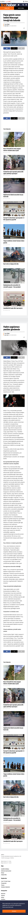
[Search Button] (23, 5)
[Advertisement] (15, 124)
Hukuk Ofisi (4, 874)
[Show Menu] (26, 5)
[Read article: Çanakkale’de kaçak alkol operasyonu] (14, 298)
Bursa (6, 145)
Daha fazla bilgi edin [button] (7, 907)
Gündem (3, 899)
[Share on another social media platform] (21, 48)
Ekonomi (3, 893)
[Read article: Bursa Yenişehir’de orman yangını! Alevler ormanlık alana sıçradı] (14, 139)
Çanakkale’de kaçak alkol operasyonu (12, 308)
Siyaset (3, 895)
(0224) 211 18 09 (7, 863)
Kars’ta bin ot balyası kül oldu (11, 264)
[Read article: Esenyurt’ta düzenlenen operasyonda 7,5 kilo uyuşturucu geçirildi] (14, 208)
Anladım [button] (14, 911)
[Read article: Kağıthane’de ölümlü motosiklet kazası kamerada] (14, 185)
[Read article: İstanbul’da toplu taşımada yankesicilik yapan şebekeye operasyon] (14, 162)
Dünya (2, 897)
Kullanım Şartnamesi (6, 871)
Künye (2, 872)
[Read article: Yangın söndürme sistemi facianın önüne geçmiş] (14, 231)
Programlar (3, 883)
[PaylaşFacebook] (6, 48)
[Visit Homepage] (8, 4)
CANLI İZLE (6, 8)
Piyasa (2, 885)
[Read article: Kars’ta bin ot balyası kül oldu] (14, 254)
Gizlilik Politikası (5, 869)
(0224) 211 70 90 (7, 861)
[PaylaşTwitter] (14, 48)
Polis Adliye (7, 168)
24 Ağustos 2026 (7, 152)
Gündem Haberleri (5, 887)
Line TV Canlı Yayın (5, 881)
